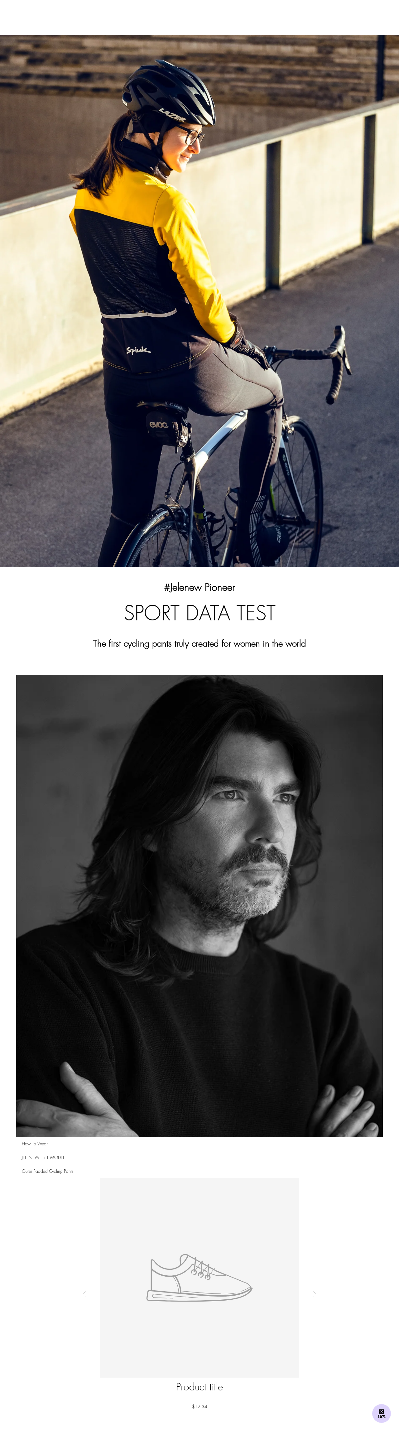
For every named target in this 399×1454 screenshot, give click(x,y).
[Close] (315, 652)
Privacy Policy (302, 781)
